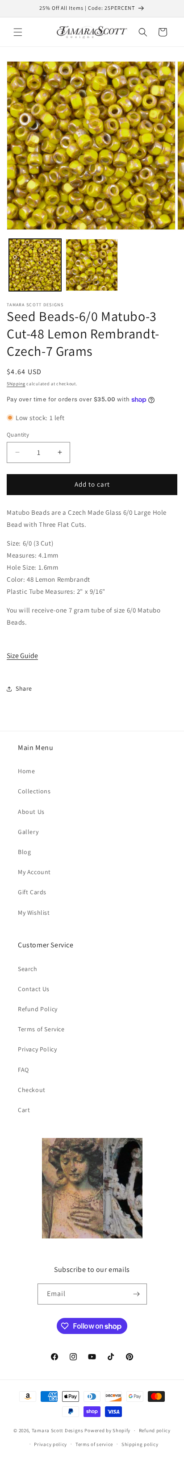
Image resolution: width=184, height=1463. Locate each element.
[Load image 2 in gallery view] (92, 265)
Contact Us (34, 989)
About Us (31, 812)
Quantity (18, 434)
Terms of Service (41, 1029)
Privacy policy (50, 1444)
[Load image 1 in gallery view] (35, 265)
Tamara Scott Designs (58, 1430)
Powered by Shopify (107, 1430)
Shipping (16, 384)
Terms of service (94, 1444)
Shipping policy (140, 1444)
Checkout (32, 1090)
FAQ (23, 1070)
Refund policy (155, 1430)
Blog (24, 852)
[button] (18, 32)
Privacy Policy (37, 1049)
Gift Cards (32, 892)
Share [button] (24, 688)
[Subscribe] (136, 1294)
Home (26, 771)
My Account (34, 872)
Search (28, 969)
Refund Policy (38, 1009)
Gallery (28, 832)
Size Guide (22, 655)
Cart (24, 1110)
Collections (34, 791)
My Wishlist (34, 913)
